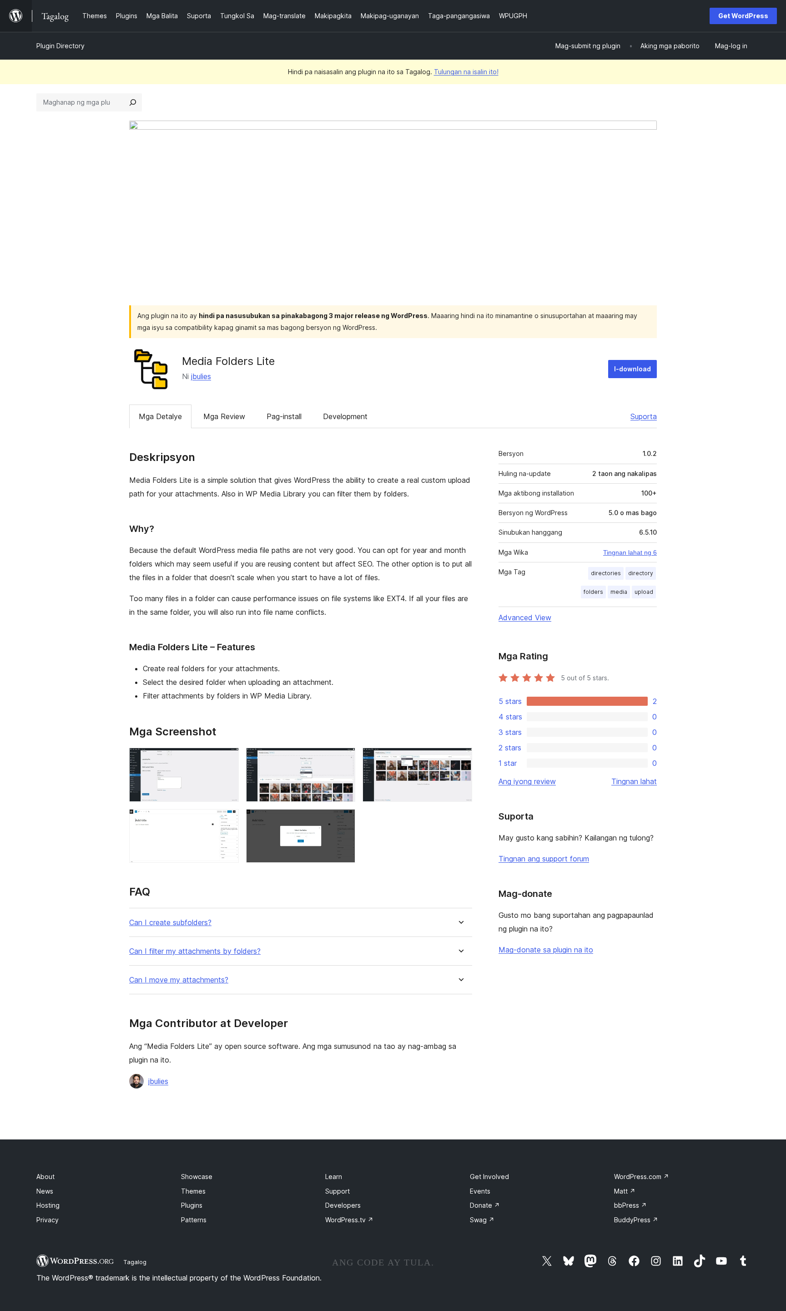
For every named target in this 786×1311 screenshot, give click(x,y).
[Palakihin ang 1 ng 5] (226, 759)
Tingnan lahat (634, 781)
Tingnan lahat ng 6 (630, 552)
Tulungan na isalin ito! (466, 72)
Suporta (643, 416)
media (618, 591)
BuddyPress (636, 1220)
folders (593, 591)
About (45, 1176)
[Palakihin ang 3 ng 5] (459, 759)
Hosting (48, 1205)
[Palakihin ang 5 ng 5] (343, 821)
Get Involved (489, 1176)
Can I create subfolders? (170, 922)
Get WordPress (743, 16)
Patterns (194, 1220)
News (44, 1191)
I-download (632, 369)
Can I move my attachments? (178, 980)
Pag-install (284, 416)
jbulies (201, 376)
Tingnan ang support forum (544, 858)
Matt (624, 1191)
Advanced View (525, 617)
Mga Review (224, 416)
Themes (193, 1191)
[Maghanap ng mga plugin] (133, 102)
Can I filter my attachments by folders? (195, 951)
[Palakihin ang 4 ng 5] (226, 821)
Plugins (191, 1205)
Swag (482, 1220)
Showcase (196, 1176)
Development (345, 416)
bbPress (630, 1205)
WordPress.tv (349, 1220)
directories (606, 573)
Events (480, 1191)
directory (640, 573)
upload (644, 591)
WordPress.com (641, 1176)
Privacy (47, 1220)
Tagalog (134, 1261)
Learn (333, 1176)
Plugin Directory (60, 46)
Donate (485, 1205)
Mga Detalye (160, 416)
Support (337, 1191)
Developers (343, 1205)
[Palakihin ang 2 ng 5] (343, 759)
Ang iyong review (527, 781)
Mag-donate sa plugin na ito (546, 949)
